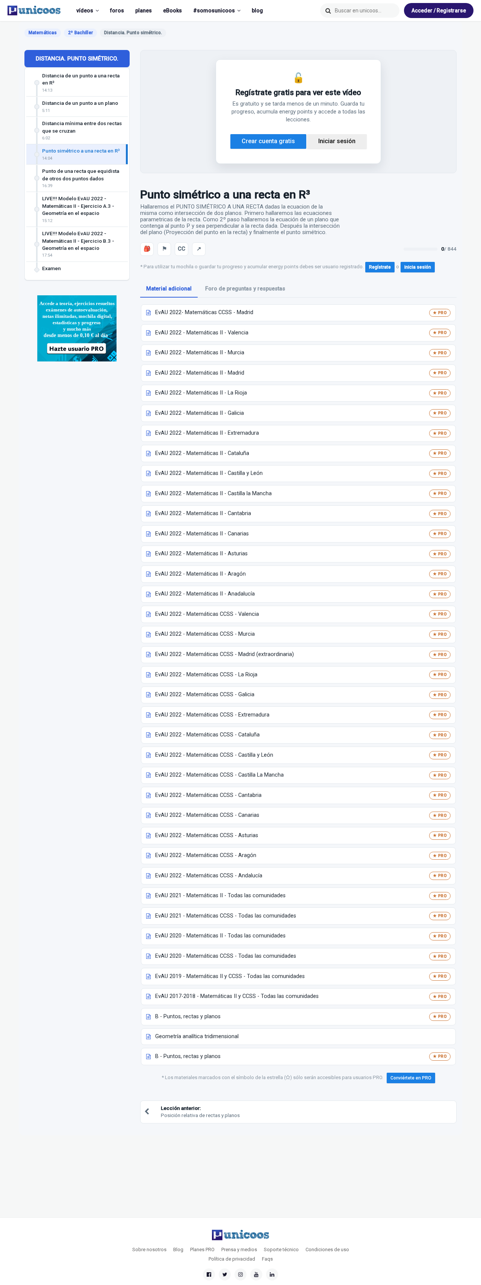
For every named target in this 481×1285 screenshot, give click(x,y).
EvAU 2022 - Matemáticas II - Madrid (199, 373)
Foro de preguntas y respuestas (245, 289)
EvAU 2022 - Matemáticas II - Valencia (201, 333)
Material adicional (169, 289)
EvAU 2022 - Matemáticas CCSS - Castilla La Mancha (219, 775)
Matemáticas (43, 32)
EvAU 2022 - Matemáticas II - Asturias (201, 553)
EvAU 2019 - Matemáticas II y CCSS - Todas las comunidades (230, 976)
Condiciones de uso (327, 1249)
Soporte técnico (281, 1249)
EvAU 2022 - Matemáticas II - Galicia (199, 413)
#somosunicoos (214, 11)
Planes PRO (202, 1249)
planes (143, 11)
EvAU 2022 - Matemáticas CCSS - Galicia (204, 694)
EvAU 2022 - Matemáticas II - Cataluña (202, 453)
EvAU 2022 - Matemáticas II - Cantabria (203, 513)
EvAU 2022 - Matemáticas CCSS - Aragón (205, 855)
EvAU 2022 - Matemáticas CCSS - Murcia (205, 634)
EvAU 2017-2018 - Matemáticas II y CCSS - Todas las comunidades (237, 996)
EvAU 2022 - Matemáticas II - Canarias (202, 534)
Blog (178, 1249)
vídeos (84, 11)
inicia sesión (417, 267)
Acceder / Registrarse (438, 11)
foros (117, 11)
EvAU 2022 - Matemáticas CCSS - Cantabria (208, 795)
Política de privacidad (232, 1259)
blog (257, 11)
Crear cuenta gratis (268, 141)
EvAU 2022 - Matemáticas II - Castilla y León (209, 473)
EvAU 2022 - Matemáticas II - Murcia (199, 352)
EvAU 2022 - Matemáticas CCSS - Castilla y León (214, 755)
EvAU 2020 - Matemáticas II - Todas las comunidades (220, 936)
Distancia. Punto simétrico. (77, 58)
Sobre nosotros (149, 1249)
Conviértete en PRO (410, 1078)
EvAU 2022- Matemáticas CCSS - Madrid (204, 312)
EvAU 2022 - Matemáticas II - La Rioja (201, 393)
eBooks (172, 11)
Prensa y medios (239, 1249)
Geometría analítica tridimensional (197, 1036)
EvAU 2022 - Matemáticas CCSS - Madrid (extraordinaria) (224, 654)
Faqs (267, 1259)
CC (181, 248)
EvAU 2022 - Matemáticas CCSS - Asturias (206, 835)
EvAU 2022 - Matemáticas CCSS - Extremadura (212, 715)
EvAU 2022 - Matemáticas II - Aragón (200, 574)
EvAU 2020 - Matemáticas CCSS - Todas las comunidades (225, 956)
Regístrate (380, 267)
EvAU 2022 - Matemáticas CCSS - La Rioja (206, 674)
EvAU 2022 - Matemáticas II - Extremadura (207, 433)
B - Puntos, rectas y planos (188, 1016)
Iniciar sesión (336, 141)
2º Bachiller (80, 32)
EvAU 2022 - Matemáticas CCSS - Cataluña (207, 735)
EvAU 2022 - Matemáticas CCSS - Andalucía (208, 875)
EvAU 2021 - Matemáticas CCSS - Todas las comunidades (225, 916)
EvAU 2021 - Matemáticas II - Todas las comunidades (220, 895)
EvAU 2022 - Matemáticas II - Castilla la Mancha (213, 493)
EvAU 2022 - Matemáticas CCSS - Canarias (207, 815)
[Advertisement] (77, 489)
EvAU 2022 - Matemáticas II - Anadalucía (205, 594)
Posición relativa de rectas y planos (200, 1111)
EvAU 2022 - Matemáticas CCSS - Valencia (207, 614)
